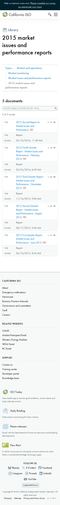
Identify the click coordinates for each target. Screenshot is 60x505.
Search (49, 14)
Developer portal (10, 373)
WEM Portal (8, 344)
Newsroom (7, 296)
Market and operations (29, 68)
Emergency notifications (14, 292)
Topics (8, 68)
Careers (6, 314)
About (5, 287)
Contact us (7, 364)
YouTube (32, 479)
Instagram (17, 473)
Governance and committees (16, 305)
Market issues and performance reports (29, 78)
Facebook (47, 467)
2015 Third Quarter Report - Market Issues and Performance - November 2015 (30, 182)
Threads (33, 473)
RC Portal (6, 348)
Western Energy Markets (14, 339)
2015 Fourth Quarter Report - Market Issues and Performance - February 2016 (29, 153)
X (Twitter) (31, 467)
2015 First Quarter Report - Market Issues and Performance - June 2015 (29, 239)
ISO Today (16, 392)
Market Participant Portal (14, 335)
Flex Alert (15, 445)
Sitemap (17, 498)
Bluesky (15, 467)
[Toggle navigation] (55, 14)
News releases (18, 426)
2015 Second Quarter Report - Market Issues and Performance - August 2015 (29, 211)
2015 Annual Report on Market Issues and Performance (28, 126)
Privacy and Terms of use (34, 498)
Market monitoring (18, 73)
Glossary (8, 498)
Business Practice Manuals (15, 301)
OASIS (5, 330)
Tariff (4, 310)
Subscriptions (30, 485)
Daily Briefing (17, 410)
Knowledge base (10, 378)
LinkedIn (47, 473)
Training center (9, 369)
